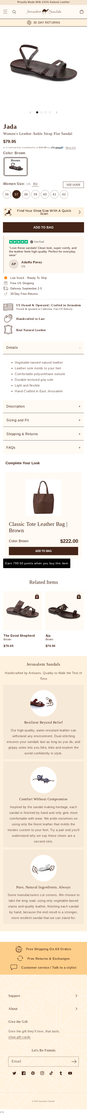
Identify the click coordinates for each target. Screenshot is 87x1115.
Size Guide (73, 184)
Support (14, 996)
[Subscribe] (74, 1061)
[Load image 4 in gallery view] (49, 112)
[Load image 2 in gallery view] (41, 112)
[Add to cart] (37, 596)
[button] (5, 11)
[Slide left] (30, 112)
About (13, 1009)
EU (35, 184)
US (28, 184)
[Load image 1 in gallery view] (37, 112)
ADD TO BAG (43, 551)
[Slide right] (56, 112)
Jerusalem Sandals (47, 1101)
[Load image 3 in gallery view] (45, 112)
